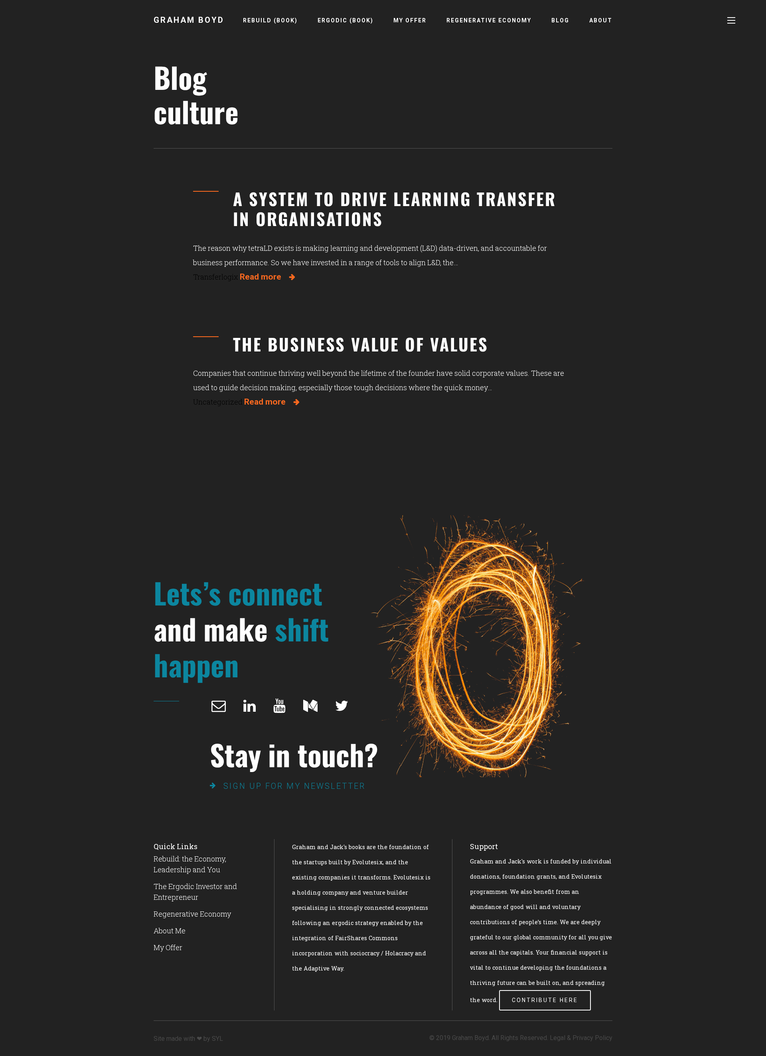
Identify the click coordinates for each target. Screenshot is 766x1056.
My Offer (409, 20)
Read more (260, 277)
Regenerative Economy (488, 20)
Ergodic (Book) (345, 20)
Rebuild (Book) (270, 20)
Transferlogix (215, 277)
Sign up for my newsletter (294, 786)
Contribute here (545, 1000)
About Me (170, 930)
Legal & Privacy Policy (581, 1038)
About (600, 20)
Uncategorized (218, 402)
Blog (560, 20)
